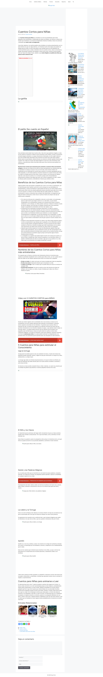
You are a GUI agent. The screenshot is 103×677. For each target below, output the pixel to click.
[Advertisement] (40, 17)
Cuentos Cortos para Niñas (81, 126)
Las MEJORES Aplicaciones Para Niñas (27, 631)
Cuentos (21, 628)
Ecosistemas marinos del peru (81, 66)
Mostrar (30, 58)
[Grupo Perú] (51, 5)
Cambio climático (37, 1)
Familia (20, 627)
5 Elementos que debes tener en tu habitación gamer (81, 91)
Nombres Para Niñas (23, 630)
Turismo (51, 1)
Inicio (30, 1)
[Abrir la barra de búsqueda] (73, 2)
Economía (57, 1)
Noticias (45, 1)
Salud (69, 1)
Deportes (64, 1)
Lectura (24, 628)
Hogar (24, 627)
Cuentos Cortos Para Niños (81, 161)
